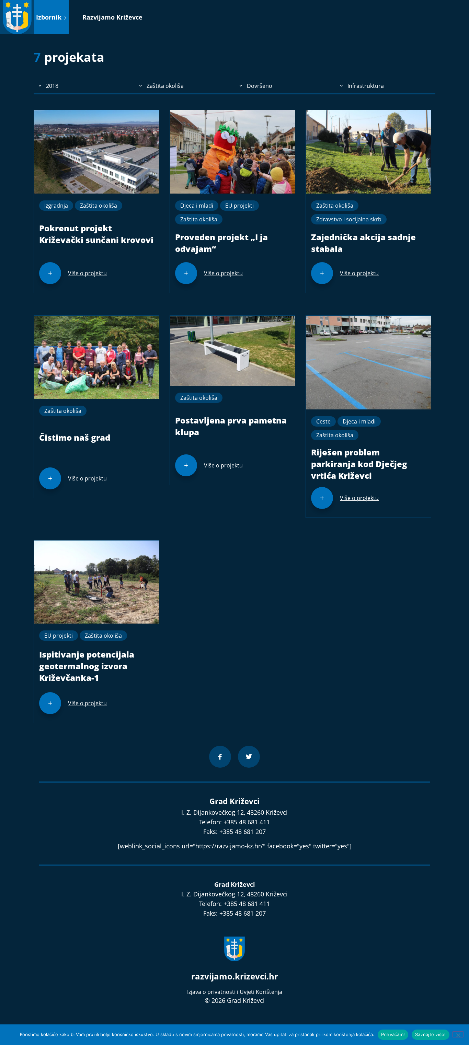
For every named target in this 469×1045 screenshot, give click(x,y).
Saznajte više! (430, 1034)
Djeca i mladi (196, 205)
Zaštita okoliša (98, 205)
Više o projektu (87, 273)
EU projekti (239, 205)
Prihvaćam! (393, 1034)
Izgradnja (56, 205)
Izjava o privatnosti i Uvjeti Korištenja (234, 992)
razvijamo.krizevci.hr (234, 976)
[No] (458, 1034)
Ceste (323, 421)
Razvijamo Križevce (112, 17)
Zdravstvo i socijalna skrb (348, 219)
